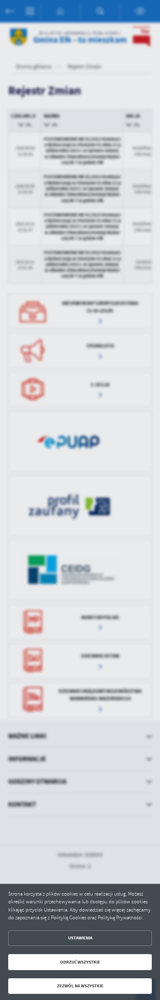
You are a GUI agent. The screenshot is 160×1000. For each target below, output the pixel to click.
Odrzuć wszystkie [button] (80, 962)
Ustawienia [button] (80, 938)
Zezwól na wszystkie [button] (80, 986)
